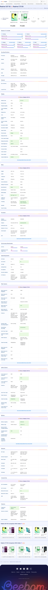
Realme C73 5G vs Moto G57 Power (24, 556)
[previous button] (2, 533)
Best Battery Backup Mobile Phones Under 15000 (24, 443)
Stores (45, 3)
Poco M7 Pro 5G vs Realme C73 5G (8, 556)
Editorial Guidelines (24, 574)
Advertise (28, 572)
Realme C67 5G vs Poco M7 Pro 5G (8, 537)
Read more (46, 8)
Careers (18, 572)
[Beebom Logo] (4, 1)
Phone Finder (24, 3)
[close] (18, 13)
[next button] (46, 533)
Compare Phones (6, 561)
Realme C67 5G (13, 22)
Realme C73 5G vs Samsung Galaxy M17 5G (41, 556)
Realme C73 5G (23, 22)
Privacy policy (34, 572)
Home (1, 561)
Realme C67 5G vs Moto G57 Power (24, 537)
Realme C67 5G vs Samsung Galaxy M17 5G (41, 537)
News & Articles (30, 3)
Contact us (23, 572)
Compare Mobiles (17, 3)
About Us (13, 572)
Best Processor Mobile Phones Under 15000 (24, 238)
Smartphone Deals (39, 3)
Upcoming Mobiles (9, 3)
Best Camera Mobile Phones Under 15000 (24, 362)
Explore (2, 3)
